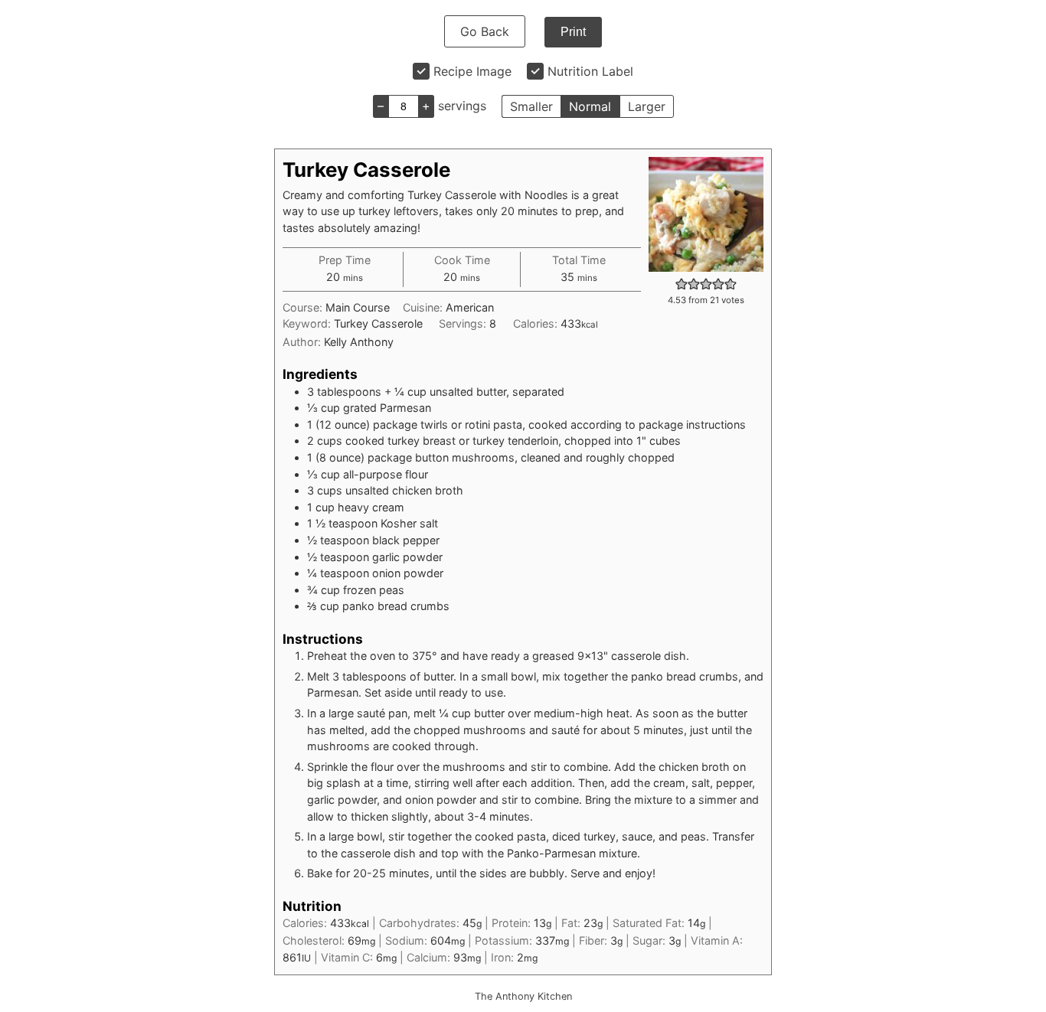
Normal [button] (590, 106)
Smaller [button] (531, 106)
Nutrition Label (590, 71)
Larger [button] (646, 106)
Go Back (484, 31)
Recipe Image (472, 71)
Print (573, 31)
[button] (681, 283)
